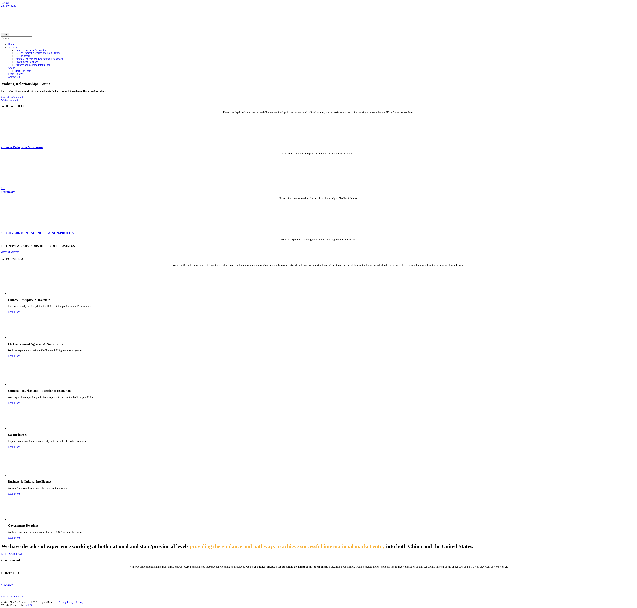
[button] (12, 96)
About (11, 67)
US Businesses (22, 55)
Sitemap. (79, 602)
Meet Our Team (23, 70)
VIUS (28, 605)
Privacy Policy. (66, 602)
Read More (14, 311)
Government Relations (26, 61)
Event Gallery (15, 73)
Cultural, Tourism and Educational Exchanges (39, 58)
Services (12, 47)
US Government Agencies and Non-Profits (37, 52)
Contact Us (14, 76)
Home (11, 44)
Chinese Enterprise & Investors (31, 50)
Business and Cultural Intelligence (32, 64)
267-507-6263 (8, 5)
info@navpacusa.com (12, 596)
